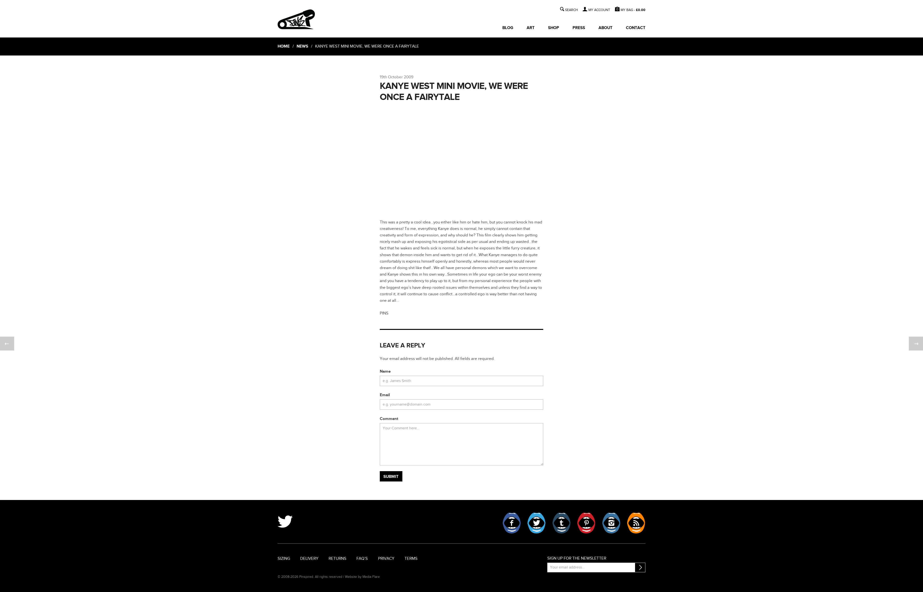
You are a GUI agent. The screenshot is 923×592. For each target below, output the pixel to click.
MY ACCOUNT (599, 10)
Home (284, 46)
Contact (635, 27)
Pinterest (586, 523)
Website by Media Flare (362, 577)
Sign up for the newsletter (576, 558)
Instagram (611, 523)
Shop (553, 27)
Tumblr (561, 523)
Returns (337, 558)
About (605, 27)
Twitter (536, 523)
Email (385, 395)
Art (531, 27)
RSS (636, 523)
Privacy (386, 558)
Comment (389, 418)
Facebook (511, 523)
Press (579, 27)
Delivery (309, 558)
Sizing (284, 558)
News (302, 46)
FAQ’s (362, 558)
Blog (507, 27)
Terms (411, 558)
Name (385, 371)
